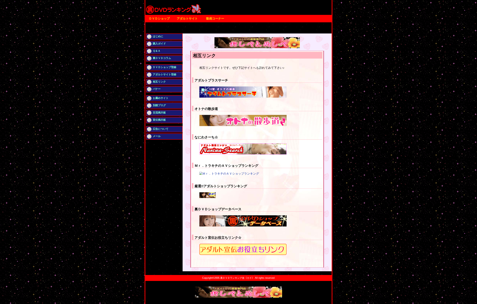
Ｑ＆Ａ (156, 50)
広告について (160, 128)
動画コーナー (215, 18)
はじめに (158, 36)
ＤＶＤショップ (159, 18)
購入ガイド (159, 43)
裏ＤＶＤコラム (162, 58)
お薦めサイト (160, 97)
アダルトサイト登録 (164, 74)
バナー (157, 88)
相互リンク (159, 81)
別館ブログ (159, 105)
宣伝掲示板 (159, 119)
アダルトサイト (187, 18)
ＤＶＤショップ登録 (164, 67)
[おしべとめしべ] (257, 47)
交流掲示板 (159, 112)
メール (157, 136)
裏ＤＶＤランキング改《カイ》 (237, 277)
